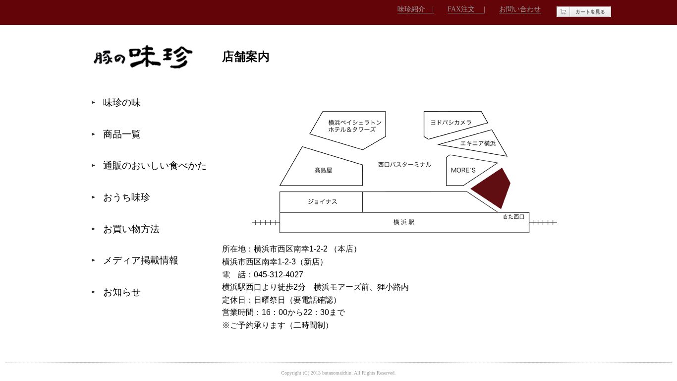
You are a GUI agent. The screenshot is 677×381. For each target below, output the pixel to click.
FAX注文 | (466, 9)
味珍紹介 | (415, 9)
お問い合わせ (520, 9)
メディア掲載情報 (140, 260)
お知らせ (122, 292)
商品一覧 (122, 134)
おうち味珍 (126, 197)
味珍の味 (122, 102)
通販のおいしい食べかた (155, 165)
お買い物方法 (131, 229)
